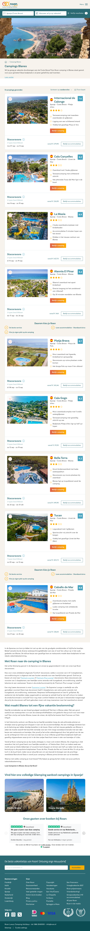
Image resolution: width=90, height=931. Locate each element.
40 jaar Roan (72, 900)
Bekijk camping (58, 131)
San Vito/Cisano (52, 892)
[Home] (6, 62)
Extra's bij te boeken (34, 895)
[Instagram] (13, 914)
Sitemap (8, 928)
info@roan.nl (51, 924)
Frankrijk (8, 882)
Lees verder (9, 77)
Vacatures (50, 889)
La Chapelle (51, 895)
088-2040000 (39, 924)
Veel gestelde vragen (34, 892)
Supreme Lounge (38, 687)
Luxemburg (9, 901)
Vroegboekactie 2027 (75, 885)
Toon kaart (81, 90)
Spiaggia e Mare (52, 904)
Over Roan (30, 882)
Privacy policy (31, 901)
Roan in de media (74, 904)
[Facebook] (7, 914)
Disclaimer (30, 904)
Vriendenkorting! (73, 892)
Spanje (7, 892)
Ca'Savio (49, 898)
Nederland (9, 895)
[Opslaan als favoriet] (10, 99)
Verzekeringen (51, 885)
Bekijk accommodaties (72, 144)
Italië (7, 885)
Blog (28, 898)
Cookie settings (21, 928)
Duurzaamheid (32, 885)
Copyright (50, 882)
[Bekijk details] (23, 139)
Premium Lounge (27, 678)
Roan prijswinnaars (74, 889)
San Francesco (72, 882)
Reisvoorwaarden (33, 889)
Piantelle (49, 901)
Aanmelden (76, 867)
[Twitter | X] (19, 914)
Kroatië (7, 889)
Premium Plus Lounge (45, 678)
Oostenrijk (9, 898)
